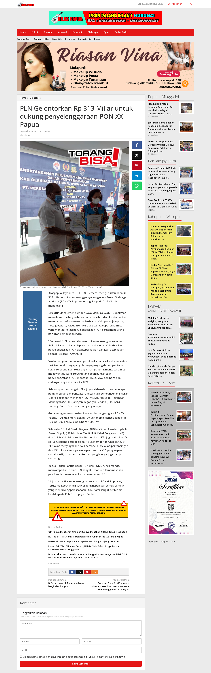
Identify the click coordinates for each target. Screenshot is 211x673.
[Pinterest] (87, 572)
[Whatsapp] (137, 186)
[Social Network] (190, 4)
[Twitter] (79, 572)
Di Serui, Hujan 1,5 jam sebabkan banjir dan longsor (66, 583)
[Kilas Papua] (26, 3)
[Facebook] (72, 572)
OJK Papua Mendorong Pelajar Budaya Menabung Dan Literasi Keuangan (87, 531)
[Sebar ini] (137, 145)
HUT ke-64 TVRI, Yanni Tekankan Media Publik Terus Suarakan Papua (85, 536)
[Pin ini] (137, 165)
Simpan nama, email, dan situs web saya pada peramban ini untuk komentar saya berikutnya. (74, 656)
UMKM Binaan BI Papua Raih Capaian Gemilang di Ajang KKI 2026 (83, 541)
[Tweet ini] (137, 155)
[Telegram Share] (137, 175)
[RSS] (94, 572)
